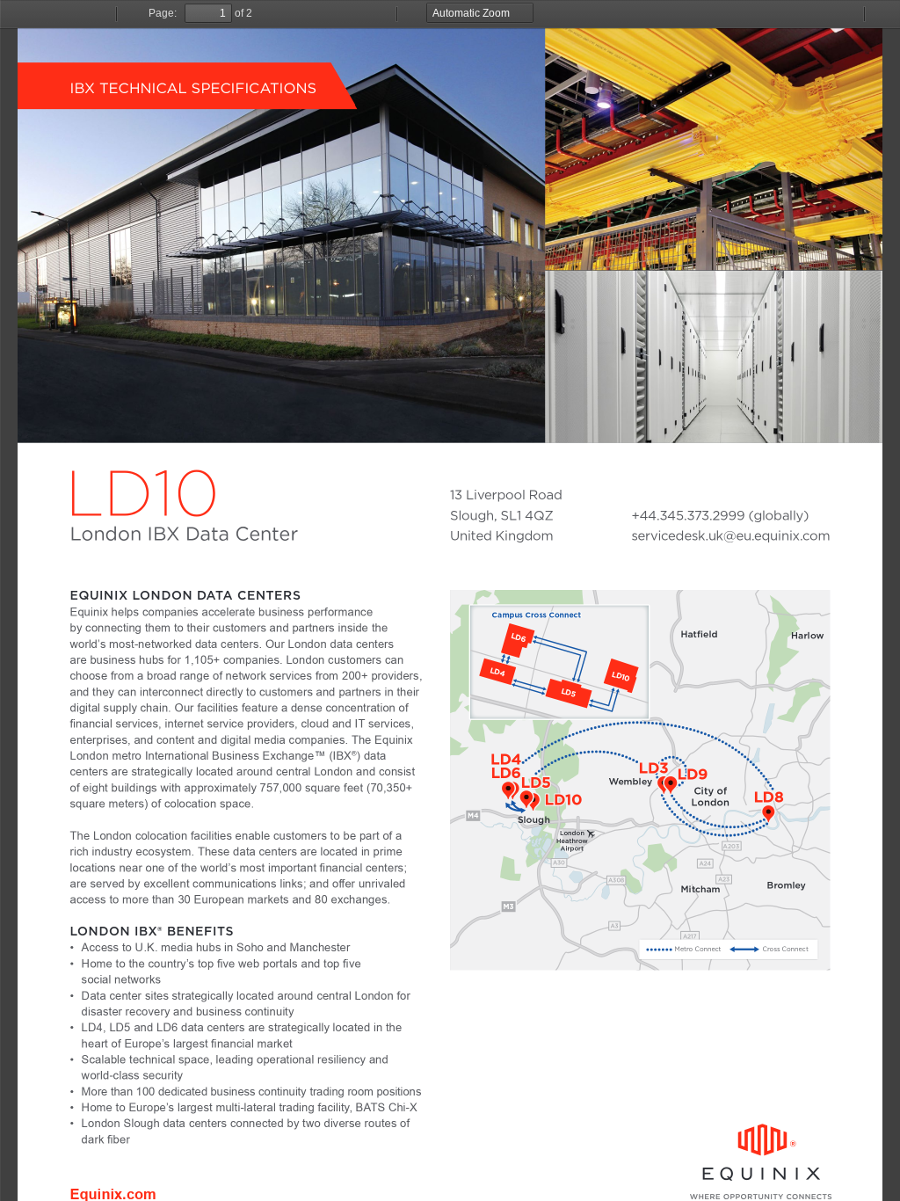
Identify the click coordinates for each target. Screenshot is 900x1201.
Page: (163, 13)
